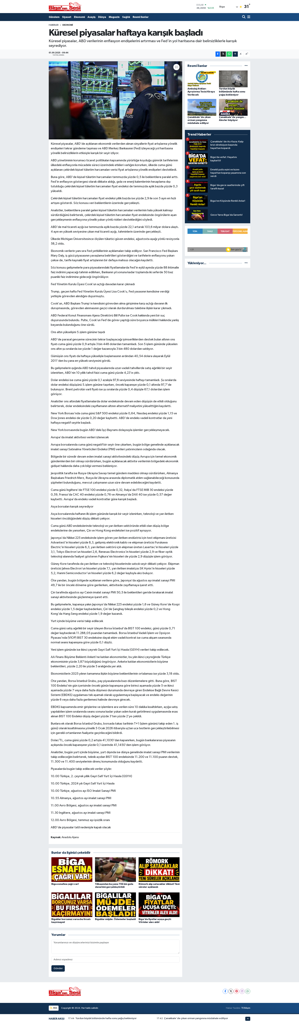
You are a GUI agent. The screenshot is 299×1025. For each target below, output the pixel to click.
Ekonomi (79, 17)
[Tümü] (246, 66)
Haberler (54, 25)
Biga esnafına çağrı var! (65, 884)
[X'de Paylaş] (223, 54)
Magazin (114, 17)
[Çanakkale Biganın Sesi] (65, 6)
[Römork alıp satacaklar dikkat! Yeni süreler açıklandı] (159, 869)
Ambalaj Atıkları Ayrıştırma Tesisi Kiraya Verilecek (201, 91)
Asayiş (91, 17)
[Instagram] (242, 991)
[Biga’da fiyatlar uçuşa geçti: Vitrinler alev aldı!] (159, 904)
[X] (230, 991)
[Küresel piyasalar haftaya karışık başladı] (115, 100)
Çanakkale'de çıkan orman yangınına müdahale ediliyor (199, 120)
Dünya (102, 17)
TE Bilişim (245, 1008)
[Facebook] (225, 991)
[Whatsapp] (247, 991)
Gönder (58, 968)
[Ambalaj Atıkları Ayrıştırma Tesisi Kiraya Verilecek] (201, 78)
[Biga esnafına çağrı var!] (71, 869)
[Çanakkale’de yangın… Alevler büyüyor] (233, 107)
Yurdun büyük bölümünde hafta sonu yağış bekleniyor (232, 91)
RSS (55, 1008)
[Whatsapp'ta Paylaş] (229, 54)
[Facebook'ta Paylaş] (218, 54)
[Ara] (244, 17)
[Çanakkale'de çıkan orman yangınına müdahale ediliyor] (201, 107)
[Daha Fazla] (235, 54)
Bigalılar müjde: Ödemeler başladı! (115, 919)
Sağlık (126, 17)
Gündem (54, 17)
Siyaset (66, 17)
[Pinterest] (236, 991)
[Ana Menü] (248, 17)
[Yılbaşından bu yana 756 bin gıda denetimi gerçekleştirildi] (115, 869)
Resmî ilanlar (141, 17)
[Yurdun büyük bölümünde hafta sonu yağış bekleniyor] (233, 78)
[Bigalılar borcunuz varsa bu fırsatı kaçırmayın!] (71, 904)
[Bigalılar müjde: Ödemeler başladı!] (115, 904)
